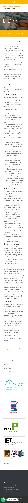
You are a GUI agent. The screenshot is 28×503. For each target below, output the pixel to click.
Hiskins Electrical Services (11, 6)
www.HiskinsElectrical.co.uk (13, 352)
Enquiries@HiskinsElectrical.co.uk (14, 349)
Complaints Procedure (9, 491)
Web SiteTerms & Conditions (11, 486)
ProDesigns (20, 500)
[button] (3, 499)
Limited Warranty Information (11, 489)
